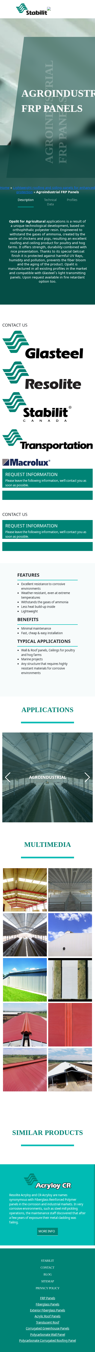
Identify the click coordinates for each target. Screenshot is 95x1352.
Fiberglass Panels (47, 1304)
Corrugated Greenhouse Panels (47, 1328)
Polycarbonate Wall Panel (47, 1335)
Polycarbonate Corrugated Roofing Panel (47, 1340)
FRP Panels (47, 1298)
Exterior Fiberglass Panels (47, 1310)
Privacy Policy (47, 1288)
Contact (47, 1267)
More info (47, 1231)
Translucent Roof (47, 1322)
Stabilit (47, 1260)
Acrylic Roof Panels (47, 1316)
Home (4, 187)
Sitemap (47, 1281)
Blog (48, 1274)
